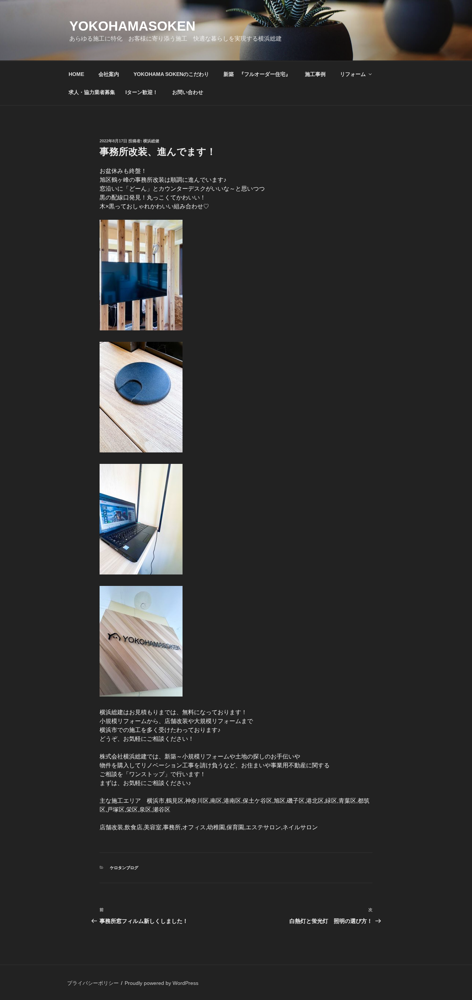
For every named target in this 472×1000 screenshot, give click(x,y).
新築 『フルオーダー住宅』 (257, 74)
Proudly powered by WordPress (161, 983)
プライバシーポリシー (93, 983)
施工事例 (315, 74)
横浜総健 (151, 141)
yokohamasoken (132, 26)
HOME (76, 74)
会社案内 (108, 74)
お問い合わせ (187, 92)
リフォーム (353, 74)
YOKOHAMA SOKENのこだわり (171, 74)
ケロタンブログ (124, 867)
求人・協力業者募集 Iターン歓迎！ (113, 92)
